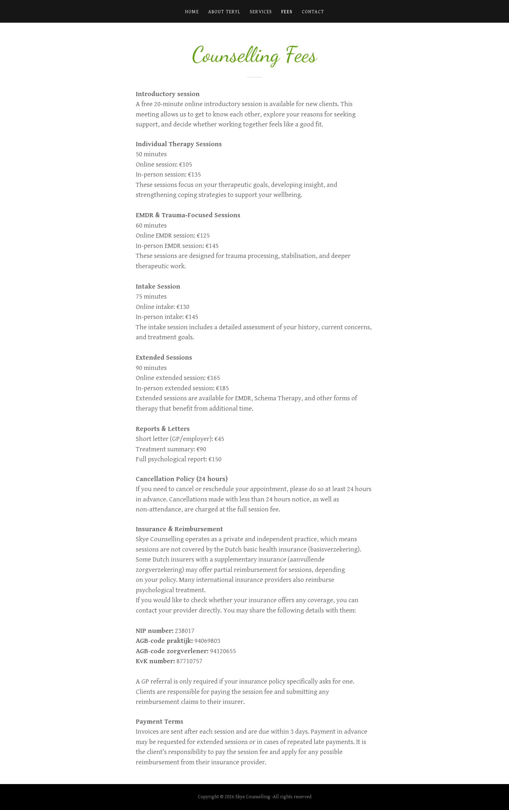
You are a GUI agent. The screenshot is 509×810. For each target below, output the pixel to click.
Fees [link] (286, 12)
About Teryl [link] (224, 12)
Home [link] (192, 12)
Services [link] (261, 12)
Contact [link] (313, 12)
